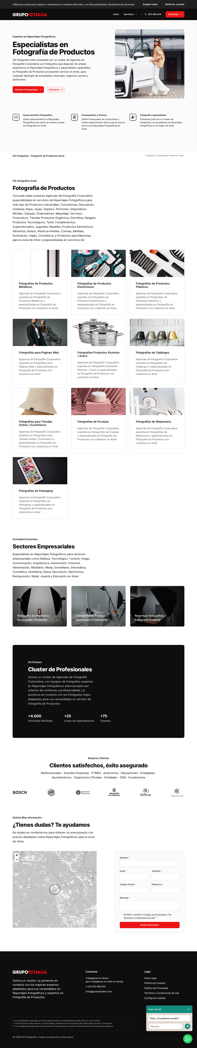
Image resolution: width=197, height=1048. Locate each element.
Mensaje (125, 897)
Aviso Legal (150, 978)
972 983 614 (154, 14)
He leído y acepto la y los (147, 916)
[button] (54, 889)
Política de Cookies (154, 983)
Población (157, 884)
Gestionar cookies (174, 4)
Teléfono (157, 871)
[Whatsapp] (187, 1038)
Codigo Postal (128, 884)
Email (123, 871)
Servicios (129, 14)
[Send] (187, 1026)
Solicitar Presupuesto (26, 89)
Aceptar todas (150, 4)
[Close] (188, 1009)
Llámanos (54, 89)
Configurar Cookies (155, 998)
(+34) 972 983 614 (96, 986)
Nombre (125, 857)
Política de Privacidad (155, 914)
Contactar (173, 14)
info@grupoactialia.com (99, 991)
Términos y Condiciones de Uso (139, 917)
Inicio (116, 14)
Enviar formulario (150, 925)
